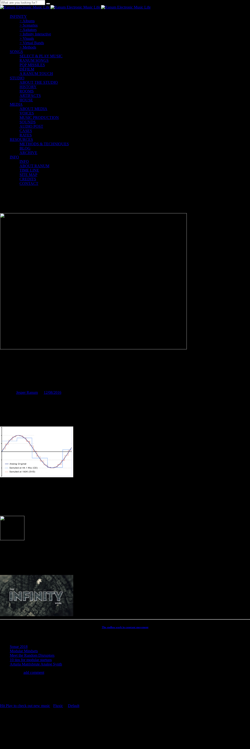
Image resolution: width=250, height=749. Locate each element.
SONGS (16, 52)
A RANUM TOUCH (36, 74)
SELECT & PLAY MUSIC (41, 56)
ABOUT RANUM (34, 166)
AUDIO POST (31, 126)
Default (73, 706)
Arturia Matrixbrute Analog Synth (36, 664)
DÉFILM (27, 69)
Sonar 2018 (19, 647)
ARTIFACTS (30, 96)
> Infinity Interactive (35, 34)
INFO (14, 157)
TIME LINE (29, 170)
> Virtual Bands (32, 43)
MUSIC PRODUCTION (39, 117)
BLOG (25, 148)
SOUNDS (28, 122)
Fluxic (58, 706)
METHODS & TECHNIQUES (44, 144)
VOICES (27, 113)
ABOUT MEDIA (33, 109)
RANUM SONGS (34, 60)
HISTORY (28, 87)
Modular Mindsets (24, 651)
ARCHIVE (28, 153)
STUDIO (17, 78)
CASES (26, 131)
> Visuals (27, 38)
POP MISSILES (32, 65)
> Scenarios (29, 25)
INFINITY (18, 16)
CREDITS (28, 179)
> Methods (28, 47)
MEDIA (16, 104)
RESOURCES (21, 139)
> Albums (27, 21)
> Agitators (28, 30)
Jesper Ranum (27, 392)
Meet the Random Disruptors (32, 655)
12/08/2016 (52, 392)
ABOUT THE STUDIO (39, 82)
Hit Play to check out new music (25, 706)
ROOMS (27, 91)
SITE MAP (28, 175)
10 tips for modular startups (31, 660)
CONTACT (29, 183)
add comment (33, 672)
